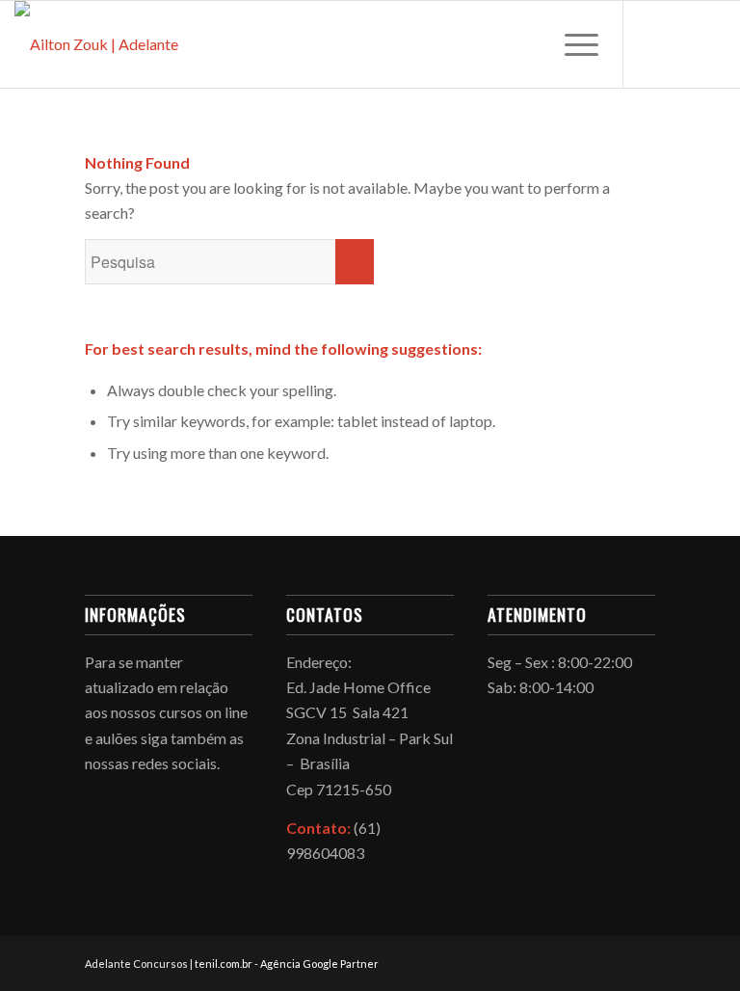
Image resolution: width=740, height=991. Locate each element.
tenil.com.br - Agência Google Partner (287, 963)
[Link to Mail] (711, 44)
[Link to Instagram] (682, 44)
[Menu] (571, 44)
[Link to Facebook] (653, 44)
